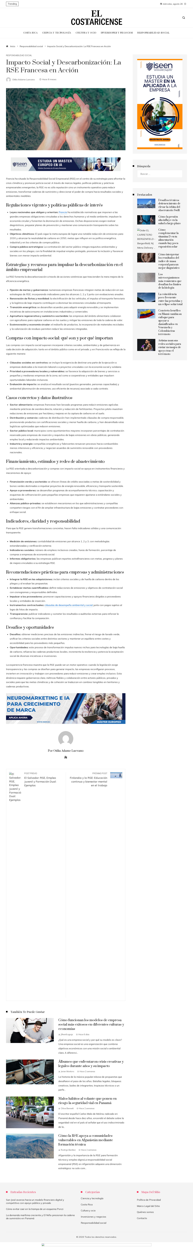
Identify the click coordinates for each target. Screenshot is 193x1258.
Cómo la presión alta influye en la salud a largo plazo (169, 220)
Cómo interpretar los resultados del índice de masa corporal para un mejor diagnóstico (169, 261)
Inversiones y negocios (93, 1216)
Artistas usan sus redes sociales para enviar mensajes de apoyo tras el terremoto (169, 347)
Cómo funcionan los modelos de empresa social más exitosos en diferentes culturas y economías (91, 1024)
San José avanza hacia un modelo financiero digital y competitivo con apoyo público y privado (35, 1201)
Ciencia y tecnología (92, 1198)
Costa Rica (87, 1204)
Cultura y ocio (88, 1210)
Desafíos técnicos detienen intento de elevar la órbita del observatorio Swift (169, 205)
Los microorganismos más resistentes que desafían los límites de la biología (169, 281)
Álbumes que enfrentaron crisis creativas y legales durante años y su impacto (91, 1064)
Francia (63, 212)
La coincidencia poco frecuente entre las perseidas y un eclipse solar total (170, 299)
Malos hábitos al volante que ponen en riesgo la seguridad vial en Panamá (87, 1101)
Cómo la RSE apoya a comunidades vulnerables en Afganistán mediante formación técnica (85, 1140)
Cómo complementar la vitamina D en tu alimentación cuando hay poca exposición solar (168, 238)
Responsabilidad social (19, 55)
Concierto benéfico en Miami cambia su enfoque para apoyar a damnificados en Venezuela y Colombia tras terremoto (170, 322)
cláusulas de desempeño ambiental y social (69, 605)
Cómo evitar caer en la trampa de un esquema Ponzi (34, 1208)
